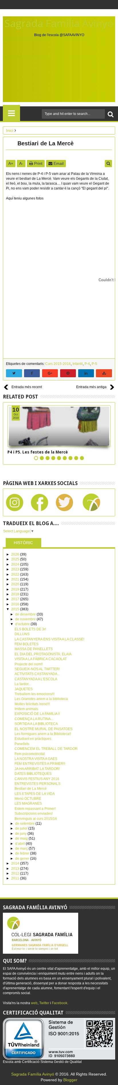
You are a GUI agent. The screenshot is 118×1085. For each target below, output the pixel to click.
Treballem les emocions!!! (34, 694)
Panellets (22, 744)
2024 (15, 564)
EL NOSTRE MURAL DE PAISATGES (43, 729)
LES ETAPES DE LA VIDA (35, 794)
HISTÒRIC (23, 542)
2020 (15, 584)
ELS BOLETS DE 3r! (30, 629)
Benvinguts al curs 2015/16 (36, 819)
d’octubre (23, 624)
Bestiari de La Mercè (31, 789)
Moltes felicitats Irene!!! (32, 704)
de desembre (26, 614)
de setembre (25, 824)
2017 (15, 599)
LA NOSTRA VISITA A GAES (36, 759)
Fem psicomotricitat (30, 754)
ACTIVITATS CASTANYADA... (37, 674)
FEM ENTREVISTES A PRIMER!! (40, 764)
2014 (15, 863)
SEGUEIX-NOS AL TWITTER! (37, 669)
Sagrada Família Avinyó (59, 23)
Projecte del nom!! (29, 664)
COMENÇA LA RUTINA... (34, 719)
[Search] (110, 114)
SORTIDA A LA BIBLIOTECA (36, 724)
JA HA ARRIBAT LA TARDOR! (37, 769)
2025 (15, 559)
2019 (15, 589)
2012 (15, 873)
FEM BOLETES (26, 644)
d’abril (20, 844)
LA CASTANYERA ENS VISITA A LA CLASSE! (49, 639)
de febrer (22, 853)
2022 (15, 574)
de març (22, 849)
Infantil (77, 364)
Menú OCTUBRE (28, 799)
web (34, 1003)
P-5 (94, 364)
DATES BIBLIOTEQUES (33, 774)
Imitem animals (26, 709)
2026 (15, 554)
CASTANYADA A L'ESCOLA (36, 679)
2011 (15, 878)
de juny (21, 834)
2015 (15, 609)
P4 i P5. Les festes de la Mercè (37, 452)
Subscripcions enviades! (34, 814)
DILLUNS (22, 634)
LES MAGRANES (28, 803)
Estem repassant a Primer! (35, 809)
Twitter (44, 1003)
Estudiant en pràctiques (33, 739)
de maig (22, 838)
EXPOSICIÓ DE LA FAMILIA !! (37, 714)
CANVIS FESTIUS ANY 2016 (37, 779)
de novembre (26, 619)
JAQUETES (24, 689)
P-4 (87, 364)
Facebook (59, 1003)
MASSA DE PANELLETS (34, 649)
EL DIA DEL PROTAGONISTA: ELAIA (43, 654)
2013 (15, 869)
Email (58, 163)
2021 (15, 579)
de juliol (21, 828)
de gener (22, 859)
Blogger (70, 1080)
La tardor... (23, 684)
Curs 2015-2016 (58, 364)
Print (37, 163)
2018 (15, 594)
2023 (15, 569)
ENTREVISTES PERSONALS (37, 784)
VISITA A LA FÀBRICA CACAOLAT (41, 659)
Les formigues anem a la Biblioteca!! (43, 734)
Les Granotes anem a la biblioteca (41, 699)
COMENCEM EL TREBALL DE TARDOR (46, 749)
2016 (15, 604)
